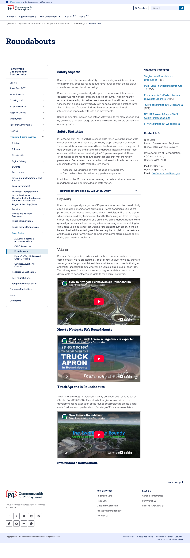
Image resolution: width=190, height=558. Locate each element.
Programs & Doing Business (23, 137)
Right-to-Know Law (151, 505)
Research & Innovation (21, 124)
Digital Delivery (19, 161)
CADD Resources (22, 246)
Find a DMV (102, 500)
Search (13, 82)
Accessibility (128, 537)
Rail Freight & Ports (21, 278)
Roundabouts (21, 251)
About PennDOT (17, 88)
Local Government (21, 186)
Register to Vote (104, 495)
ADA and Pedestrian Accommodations (24, 240)
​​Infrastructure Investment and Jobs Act (27, 179)
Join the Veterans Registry (109, 510)
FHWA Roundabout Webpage (162, 123)
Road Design (18, 233)
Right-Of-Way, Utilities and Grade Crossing (27, 257)
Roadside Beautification (24, 272)
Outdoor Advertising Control (24, 265)
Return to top (173, 482)
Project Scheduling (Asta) (24, 204)
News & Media (17, 94)
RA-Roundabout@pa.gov (166, 173)
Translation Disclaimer (163, 537)
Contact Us (15, 300)
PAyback (101, 515)
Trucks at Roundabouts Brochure (163, 104)
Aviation (16, 143)
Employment (16, 118)
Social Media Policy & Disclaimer (170, 539)
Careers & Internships (152, 495)
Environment (18, 172)
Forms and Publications (21, 289)
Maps (12, 295)
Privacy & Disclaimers (144, 537)
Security (178, 537)
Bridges (16, 149)
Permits (16, 209)
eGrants (16, 166)
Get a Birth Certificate (107, 505)
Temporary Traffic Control (24, 283)
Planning (14, 131)
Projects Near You (18, 106)
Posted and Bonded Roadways (22, 214)
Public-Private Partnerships (25, 227)
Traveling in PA (16, 100)
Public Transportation (22, 221)
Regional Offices (18, 112)
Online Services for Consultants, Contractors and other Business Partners (26, 198)
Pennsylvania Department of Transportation (18, 71)
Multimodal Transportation (25, 191)
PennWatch (147, 500)
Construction (18, 155)
